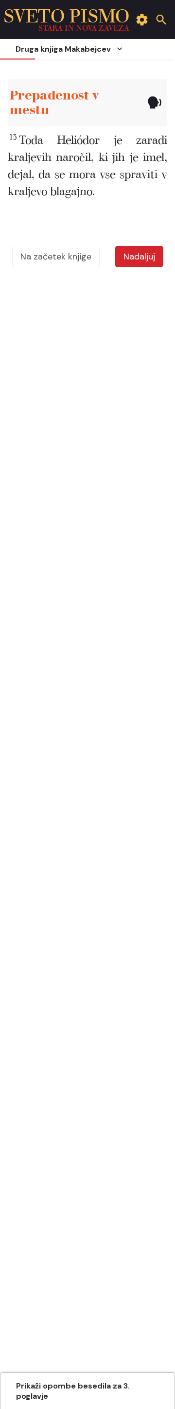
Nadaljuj (139, 256)
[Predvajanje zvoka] (154, 103)
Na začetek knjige (55, 256)
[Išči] (161, 19)
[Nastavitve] (142, 19)
